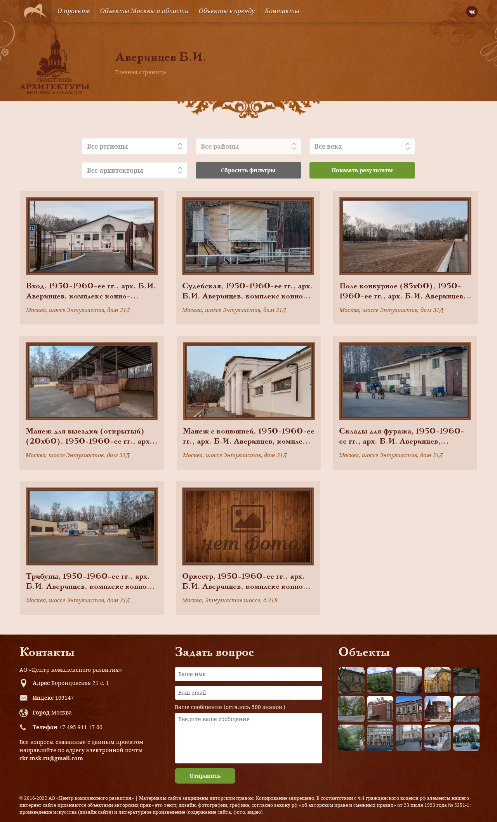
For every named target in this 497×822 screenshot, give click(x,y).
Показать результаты (362, 170)
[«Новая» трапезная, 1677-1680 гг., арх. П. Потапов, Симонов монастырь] (437, 738)
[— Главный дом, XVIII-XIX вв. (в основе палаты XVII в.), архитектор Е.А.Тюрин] (351, 680)
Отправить (205, 775)
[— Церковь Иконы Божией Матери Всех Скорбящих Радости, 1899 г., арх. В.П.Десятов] (437, 709)
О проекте (73, 11)
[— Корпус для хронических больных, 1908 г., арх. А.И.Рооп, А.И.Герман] (409, 680)
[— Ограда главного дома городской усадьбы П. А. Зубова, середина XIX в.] (466, 680)
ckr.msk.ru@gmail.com (51, 758)
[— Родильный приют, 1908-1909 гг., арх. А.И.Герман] (409, 709)
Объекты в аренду (227, 11)
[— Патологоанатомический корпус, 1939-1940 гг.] (380, 709)
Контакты (282, 11)
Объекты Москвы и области (144, 11)
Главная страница (140, 72)
